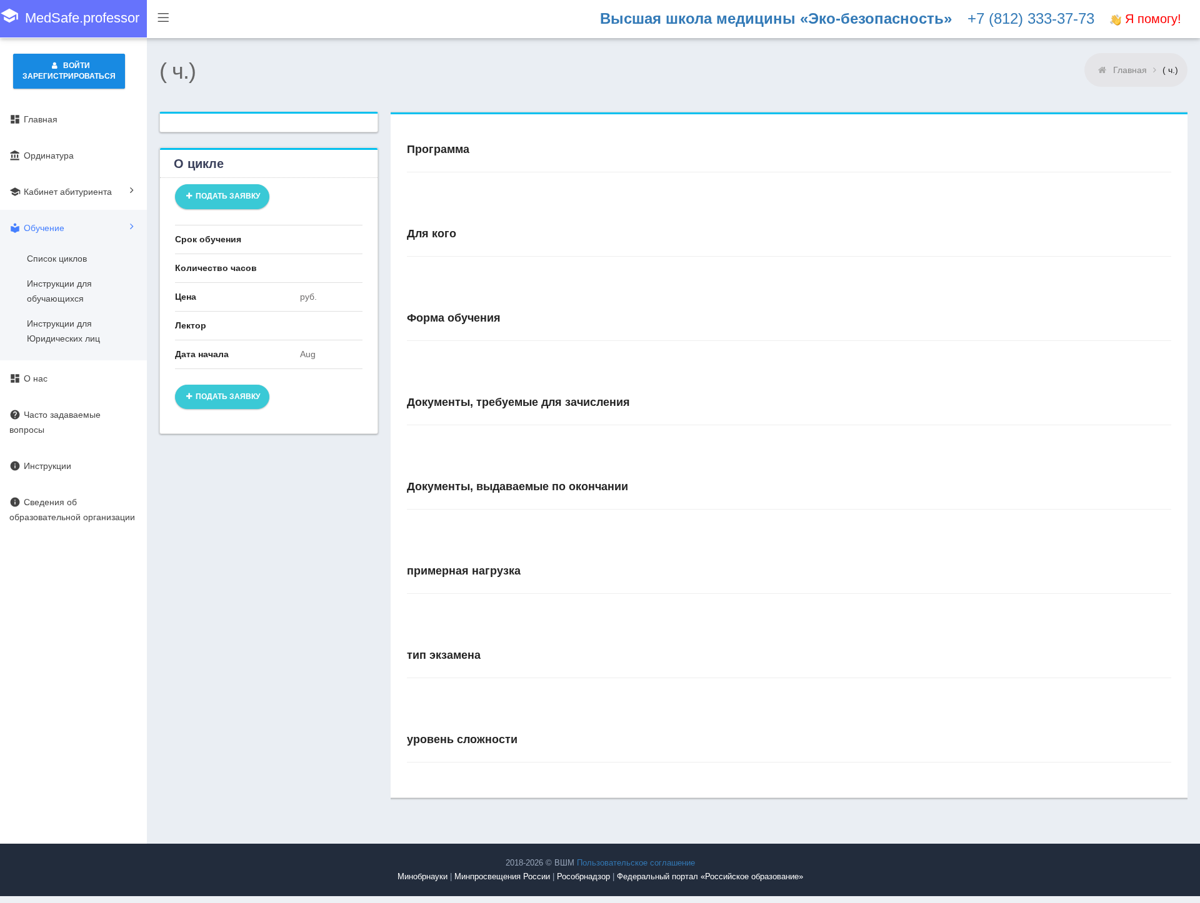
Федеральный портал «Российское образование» (710, 876)
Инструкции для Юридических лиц (63, 330)
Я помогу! (1151, 19)
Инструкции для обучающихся (59, 291)
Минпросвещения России (502, 876)
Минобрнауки (423, 876)
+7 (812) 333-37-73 (1031, 18)
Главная (1130, 70)
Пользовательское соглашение (636, 862)
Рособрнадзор (583, 876)
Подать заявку (227, 196)
